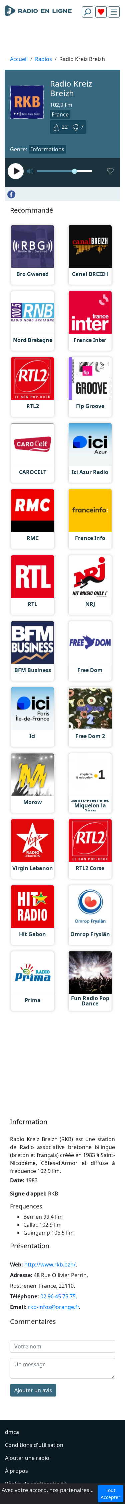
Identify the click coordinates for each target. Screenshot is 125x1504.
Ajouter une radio (27, 1458)
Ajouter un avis (33, 1390)
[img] (114, 12)
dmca (12, 1432)
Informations (47, 149)
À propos (16, 1470)
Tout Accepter (110, 1493)
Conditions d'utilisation (34, 1445)
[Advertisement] (62, 38)
